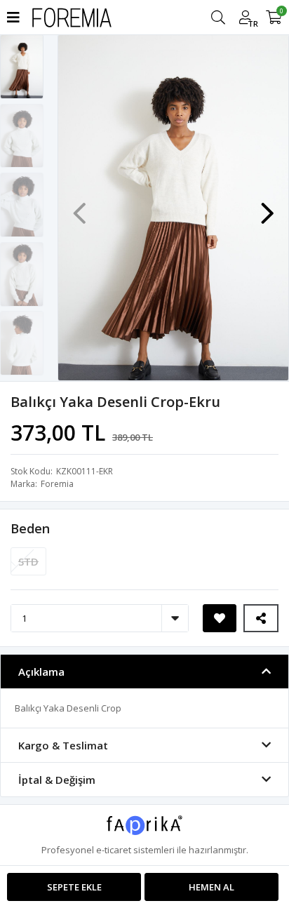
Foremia (57, 484)
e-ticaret (113, 849)
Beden (30, 528)
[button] (267, 206)
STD (28, 561)
